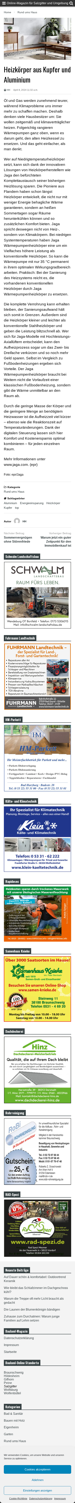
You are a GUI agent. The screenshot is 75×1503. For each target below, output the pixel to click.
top (17, 507)
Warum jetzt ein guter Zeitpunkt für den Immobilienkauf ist (56, 541)
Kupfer (8, 507)
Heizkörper (53, 503)
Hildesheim (11, 1376)
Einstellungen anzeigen (37, 1490)
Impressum (60, 1498)
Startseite (10, 1351)
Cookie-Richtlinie (18, 1498)
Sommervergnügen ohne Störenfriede (18, 539)
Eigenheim (11, 1427)
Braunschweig (13, 1372)
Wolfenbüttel (12, 1393)
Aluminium (10, 503)
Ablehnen (37, 1480)
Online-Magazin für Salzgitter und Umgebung (37, 3)
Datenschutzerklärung (40, 1498)
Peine (8, 1382)
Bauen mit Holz (14, 1420)
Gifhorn (9, 1379)
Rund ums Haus (14, 491)
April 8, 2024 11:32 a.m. (25, 90)
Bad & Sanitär (13, 1413)
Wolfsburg (11, 1389)
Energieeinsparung (31, 503)
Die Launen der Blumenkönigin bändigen (32, 1309)
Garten (8, 1434)
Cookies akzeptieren (37, 1469)
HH (8, 90)
